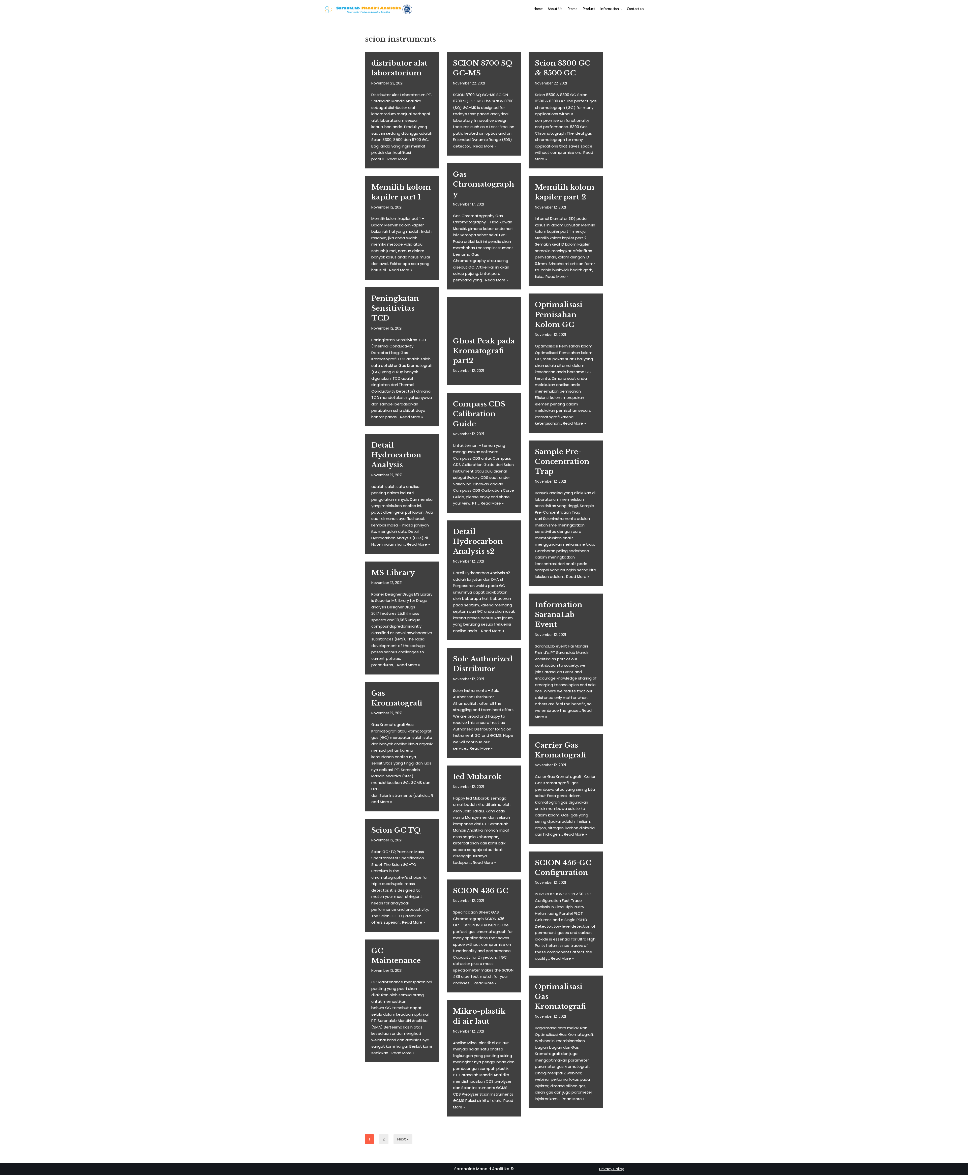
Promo (572, 9)
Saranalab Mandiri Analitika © (484, 1168)
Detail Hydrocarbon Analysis (396, 455)
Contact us (635, 9)
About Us (555, 9)
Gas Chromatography (483, 184)
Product (589, 9)
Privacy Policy (611, 1168)
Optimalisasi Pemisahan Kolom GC (559, 314)
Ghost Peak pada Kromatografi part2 (484, 351)
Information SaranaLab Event (558, 614)
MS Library (393, 572)
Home (538, 9)
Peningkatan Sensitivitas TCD (395, 308)
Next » (403, 1139)
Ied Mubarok (477, 776)
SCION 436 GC (480, 890)
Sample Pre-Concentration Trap (562, 461)
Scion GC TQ (396, 830)
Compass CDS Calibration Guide (479, 414)
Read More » (398, 159)
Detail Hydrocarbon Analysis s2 (478, 541)
